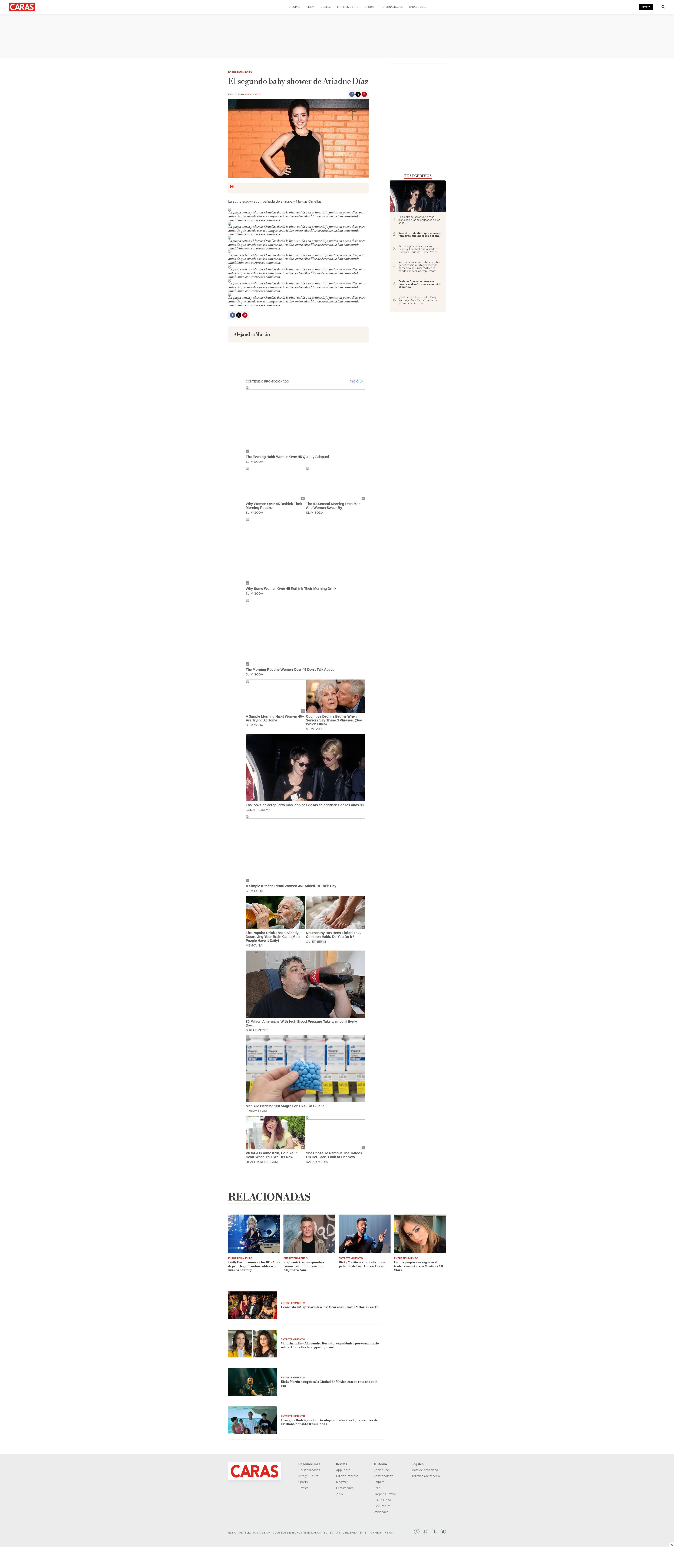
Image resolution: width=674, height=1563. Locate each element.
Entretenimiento (348, 6)
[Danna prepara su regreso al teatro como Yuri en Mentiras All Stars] (420, 1234)
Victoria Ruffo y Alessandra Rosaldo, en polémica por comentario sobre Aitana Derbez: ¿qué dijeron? (330, 1345)
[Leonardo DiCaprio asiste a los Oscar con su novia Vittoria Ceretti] (252, 1305)
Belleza (326, 6)
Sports (370, 6)
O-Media (380, 1464)
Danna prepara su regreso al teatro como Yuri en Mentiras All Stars (418, 1266)
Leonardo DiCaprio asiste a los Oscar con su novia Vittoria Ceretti (329, 1307)
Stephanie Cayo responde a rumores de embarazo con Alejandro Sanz (303, 1266)
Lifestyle (294, 6)
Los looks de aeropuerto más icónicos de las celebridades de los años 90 (419, 220)
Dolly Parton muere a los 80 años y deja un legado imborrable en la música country (254, 1266)
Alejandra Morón (253, 94)
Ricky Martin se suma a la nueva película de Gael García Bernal (362, 1264)
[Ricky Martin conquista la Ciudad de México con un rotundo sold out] (252, 1382)
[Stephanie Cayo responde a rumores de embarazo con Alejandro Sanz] (309, 1234)
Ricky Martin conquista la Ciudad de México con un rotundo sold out (329, 1384)
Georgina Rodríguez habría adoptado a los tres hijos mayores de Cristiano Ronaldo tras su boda (329, 1422)
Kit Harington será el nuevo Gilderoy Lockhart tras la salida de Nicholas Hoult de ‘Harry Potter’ (418, 249)
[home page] (42, 7)
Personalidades (392, 6)
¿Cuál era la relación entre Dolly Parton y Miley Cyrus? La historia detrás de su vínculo (418, 300)
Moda (310, 6)
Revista (646, 7)
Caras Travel (417, 6)
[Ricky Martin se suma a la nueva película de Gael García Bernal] (365, 1234)
